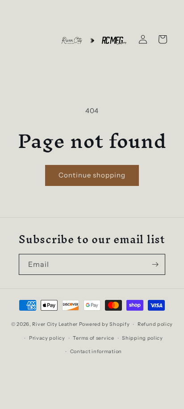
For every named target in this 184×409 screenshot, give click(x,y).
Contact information (96, 351)
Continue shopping (92, 175)
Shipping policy (142, 338)
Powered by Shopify (104, 324)
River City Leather (55, 324)
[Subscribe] (155, 264)
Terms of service (93, 338)
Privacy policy (47, 338)
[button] (162, 39)
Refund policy (155, 324)
